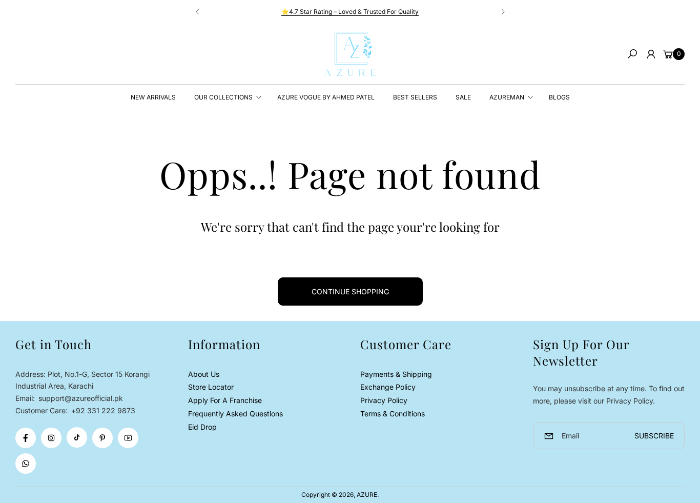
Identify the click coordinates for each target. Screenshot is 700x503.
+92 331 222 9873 (103, 410)
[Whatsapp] (25, 463)
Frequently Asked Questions (235, 413)
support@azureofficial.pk (79, 398)
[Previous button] (197, 11)
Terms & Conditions (392, 413)
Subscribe (654, 435)
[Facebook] (25, 438)
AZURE (367, 494)
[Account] (650, 54)
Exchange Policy (388, 387)
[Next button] (502, 11)
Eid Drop (202, 426)
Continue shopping (350, 291)
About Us (203, 374)
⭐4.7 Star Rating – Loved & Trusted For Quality (350, 11)
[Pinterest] (102, 438)
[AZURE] (350, 54)
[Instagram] (51, 438)
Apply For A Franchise (225, 400)
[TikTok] (77, 437)
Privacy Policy (383, 400)
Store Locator (211, 387)
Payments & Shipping (396, 374)
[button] (632, 54)
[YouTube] (128, 438)
